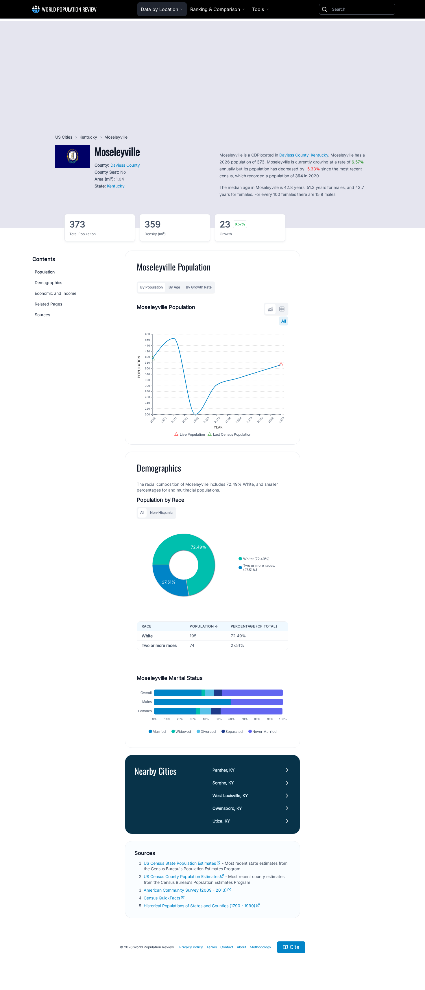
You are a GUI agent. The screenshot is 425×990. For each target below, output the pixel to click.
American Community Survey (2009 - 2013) (185, 890)
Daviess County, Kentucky (303, 154)
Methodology (260, 947)
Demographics (48, 282)
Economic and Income (55, 293)
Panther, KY (223, 770)
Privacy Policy (191, 947)
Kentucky (88, 137)
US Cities (63, 137)
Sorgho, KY (223, 782)
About (241, 947)
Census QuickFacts (162, 897)
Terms (211, 947)
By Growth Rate (199, 287)
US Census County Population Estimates (181, 876)
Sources (42, 314)
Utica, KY (221, 820)
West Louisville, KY (230, 795)
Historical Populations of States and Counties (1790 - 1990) (199, 905)
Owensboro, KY (227, 808)
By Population (151, 287)
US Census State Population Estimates (180, 863)
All (283, 321)
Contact (226, 947)
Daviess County (125, 165)
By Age (174, 287)
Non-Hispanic (161, 512)
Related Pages (48, 303)
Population (45, 271)
